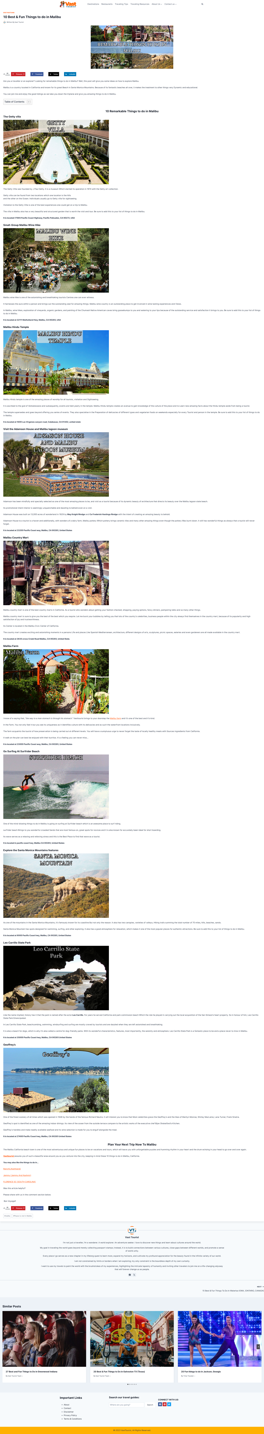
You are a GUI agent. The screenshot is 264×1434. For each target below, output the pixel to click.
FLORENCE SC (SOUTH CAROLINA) (19, 1182)
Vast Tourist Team (14, 1376)
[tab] (127, 1384)
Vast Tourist (19, 22)
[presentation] (44, 1339)
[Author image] (4, 22)
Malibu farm (115, 718)
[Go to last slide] (5, 1346)
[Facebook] (160, 1404)
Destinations (93, 4)
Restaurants (107, 4)
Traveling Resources (139, 4)
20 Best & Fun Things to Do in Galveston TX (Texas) (119, 1371)
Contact (67, 1408)
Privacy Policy (70, 1415)
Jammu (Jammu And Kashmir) (17, 1175)
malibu (7, 1216)
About (66, 1405)
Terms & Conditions (73, 1419)
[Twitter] (169, 1404)
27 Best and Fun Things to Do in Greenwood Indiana (31, 1371)
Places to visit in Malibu (22, 1216)
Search (150, 1405)
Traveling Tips (121, 4)
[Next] (258, 1346)
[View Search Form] (202, 4)
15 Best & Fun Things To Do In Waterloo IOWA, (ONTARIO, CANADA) (233, 1289)
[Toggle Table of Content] (27, 102)
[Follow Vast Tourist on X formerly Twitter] (134, 1275)
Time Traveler (188, 1376)
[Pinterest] (165, 1404)
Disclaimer (69, 1412)
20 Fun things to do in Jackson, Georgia (201, 1371)
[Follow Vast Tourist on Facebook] (130, 1275)
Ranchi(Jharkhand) (12, 1169)
